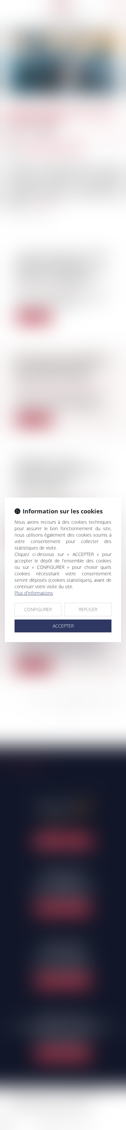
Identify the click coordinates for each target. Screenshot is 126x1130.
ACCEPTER (63, 626)
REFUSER (88, 609)
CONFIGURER (38, 609)
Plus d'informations (34, 593)
